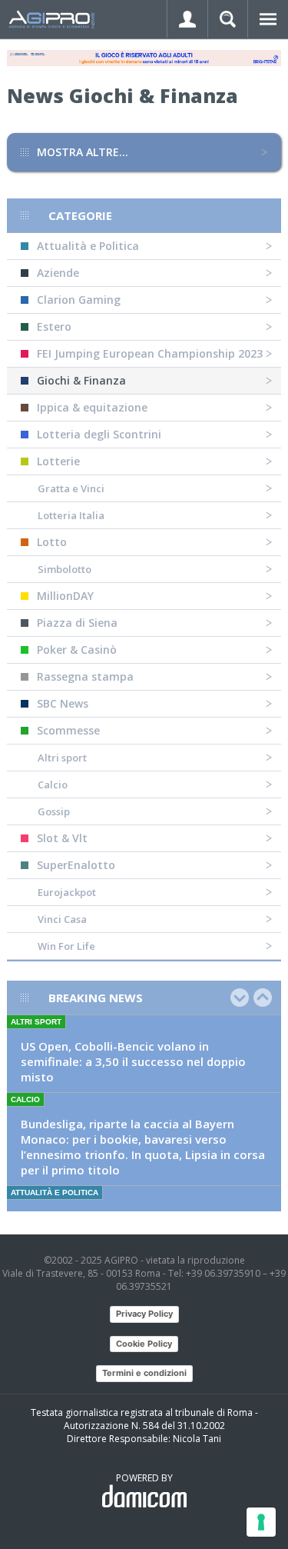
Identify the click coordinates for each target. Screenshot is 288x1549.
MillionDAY (65, 595)
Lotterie (58, 461)
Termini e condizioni (144, 1372)
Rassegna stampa (85, 676)
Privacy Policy (144, 1313)
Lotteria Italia (71, 515)
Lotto (52, 542)
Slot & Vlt (62, 838)
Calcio (53, 784)
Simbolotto (64, 569)
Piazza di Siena (77, 622)
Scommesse (68, 730)
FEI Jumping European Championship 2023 (150, 353)
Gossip (54, 811)
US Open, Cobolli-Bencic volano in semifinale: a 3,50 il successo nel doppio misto (133, 1061)
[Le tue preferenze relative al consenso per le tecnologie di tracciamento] (261, 1522)
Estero (54, 326)
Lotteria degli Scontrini (99, 434)
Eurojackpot (67, 892)
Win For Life (66, 946)
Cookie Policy (144, 1343)
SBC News (62, 703)
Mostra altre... (82, 152)
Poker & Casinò (77, 649)
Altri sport (62, 758)
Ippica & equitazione (92, 407)
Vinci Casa (62, 919)
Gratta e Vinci (71, 488)
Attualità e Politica (88, 245)
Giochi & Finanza (81, 380)
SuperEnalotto (76, 865)
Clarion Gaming (79, 299)
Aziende (58, 272)
